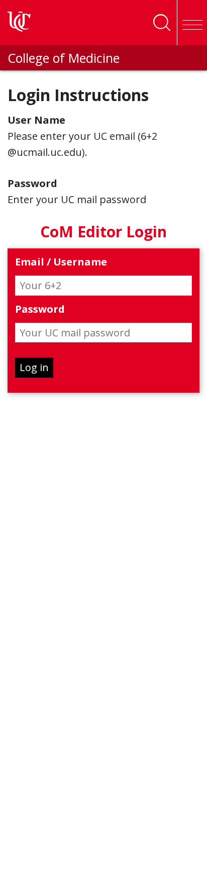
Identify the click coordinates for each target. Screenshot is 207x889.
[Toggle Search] (162, 23)
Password (40, 309)
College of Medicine (64, 57)
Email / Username (61, 262)
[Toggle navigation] (192, 22)
